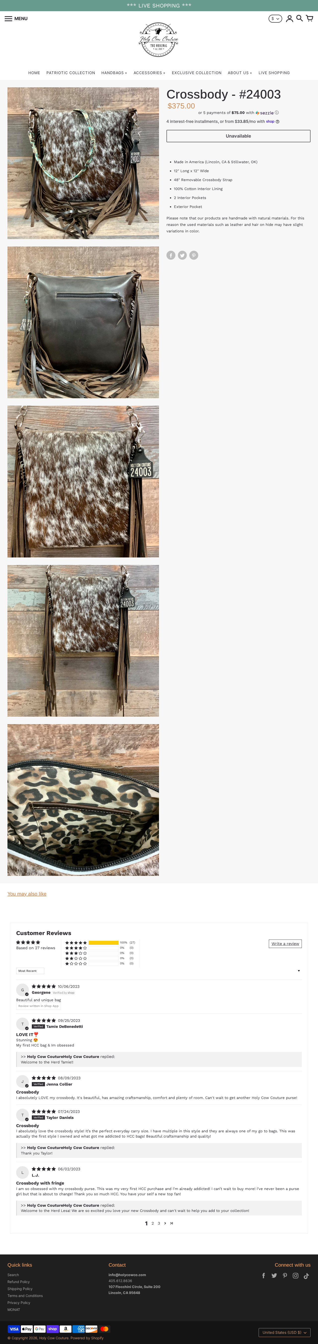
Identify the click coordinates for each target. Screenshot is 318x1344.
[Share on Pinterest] (193, 255)
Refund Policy (18, 1282)
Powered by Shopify (87, 1338)
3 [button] (159, 1223)
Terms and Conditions (25, 1296)
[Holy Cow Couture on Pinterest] (285, 1279)
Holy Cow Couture (54, 1338)
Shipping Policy (20, 1289)
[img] (44, 986)
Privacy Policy (18, 1302)
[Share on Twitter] (182, 255)
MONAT (13, 1309)
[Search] (299, 18)
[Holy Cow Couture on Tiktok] (306, 1279)
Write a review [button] (285, 943)
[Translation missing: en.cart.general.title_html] (309, 18)
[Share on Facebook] (170, 255)
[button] (238, 112)
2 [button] (153, 1223)
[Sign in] (289, 18)
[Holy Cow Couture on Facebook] (263, 1279)
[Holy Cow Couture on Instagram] (295, 1279)
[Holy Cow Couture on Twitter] (274, 1279)
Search (13, 1275)
